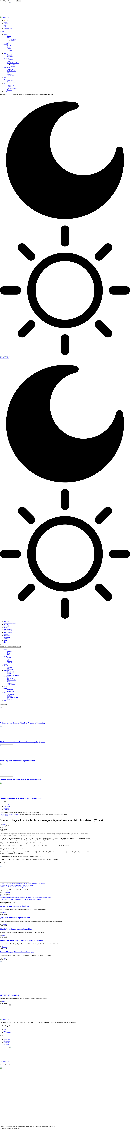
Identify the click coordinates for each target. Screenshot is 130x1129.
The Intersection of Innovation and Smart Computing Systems (22, 742)
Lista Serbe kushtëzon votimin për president (16, 929)
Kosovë (6, 23)
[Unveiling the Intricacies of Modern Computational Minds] (6, 795)
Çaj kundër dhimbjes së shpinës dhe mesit (15, 918)
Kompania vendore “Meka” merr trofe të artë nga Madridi (21, 940)
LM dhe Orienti (8, 28)
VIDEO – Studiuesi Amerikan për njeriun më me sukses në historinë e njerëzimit (22, 883)
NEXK (8, 893)
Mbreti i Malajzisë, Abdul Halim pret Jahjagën (17, 952)
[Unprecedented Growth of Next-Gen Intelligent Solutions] (6, 776)
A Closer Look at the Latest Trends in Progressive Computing (22, 723)
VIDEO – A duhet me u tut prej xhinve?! (15, 906)
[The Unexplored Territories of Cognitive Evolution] (6, 757)
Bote (5, 26)
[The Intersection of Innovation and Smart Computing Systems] (6, 738)
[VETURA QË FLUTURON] (28, 991)
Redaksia (4, 824)
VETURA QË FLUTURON (10, 995)
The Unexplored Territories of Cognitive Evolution (18, 761)
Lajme (5, 25)
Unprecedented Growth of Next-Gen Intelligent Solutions (20, 779)
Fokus (5, 22)
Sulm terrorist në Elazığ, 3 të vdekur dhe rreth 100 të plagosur (17, 885)
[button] (4, 358)
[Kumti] (5, 356)
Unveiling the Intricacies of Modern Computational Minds (21, 798)
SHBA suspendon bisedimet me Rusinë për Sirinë (14, 887)
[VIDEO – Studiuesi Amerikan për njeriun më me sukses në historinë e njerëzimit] (14, 882)
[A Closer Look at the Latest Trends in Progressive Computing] (6, 719)
